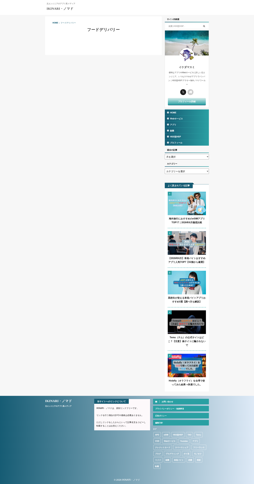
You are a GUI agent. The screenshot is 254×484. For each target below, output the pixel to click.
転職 (157, 466)
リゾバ (158, 459)
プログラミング (172, 453)
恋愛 (190, 459)
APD (157, 434)
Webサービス (176, 118)
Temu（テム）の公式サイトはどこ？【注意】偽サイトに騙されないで (187, 341)
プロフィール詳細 (187, 101)
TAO (189, 434)
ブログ (158, 453)
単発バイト (179, 459)
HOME (173, 112)
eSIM (166, 434)
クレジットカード (162, 447)
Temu (198, 434)
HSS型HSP (175, 136)
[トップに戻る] (190, 92)
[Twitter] (183, 92)
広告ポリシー (161, 415)
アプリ (173, 124)
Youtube (184, 441)
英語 (199, 459)
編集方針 (159, 422)
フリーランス (199, 447)
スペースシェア (181, 447)
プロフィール (176, 142)
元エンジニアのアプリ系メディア (58, 406)
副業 (172, 130)
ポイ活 (186, 453)
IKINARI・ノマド (60, 8)
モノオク (198, 453)
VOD (157, 441)
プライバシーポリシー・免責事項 (169, 408)
